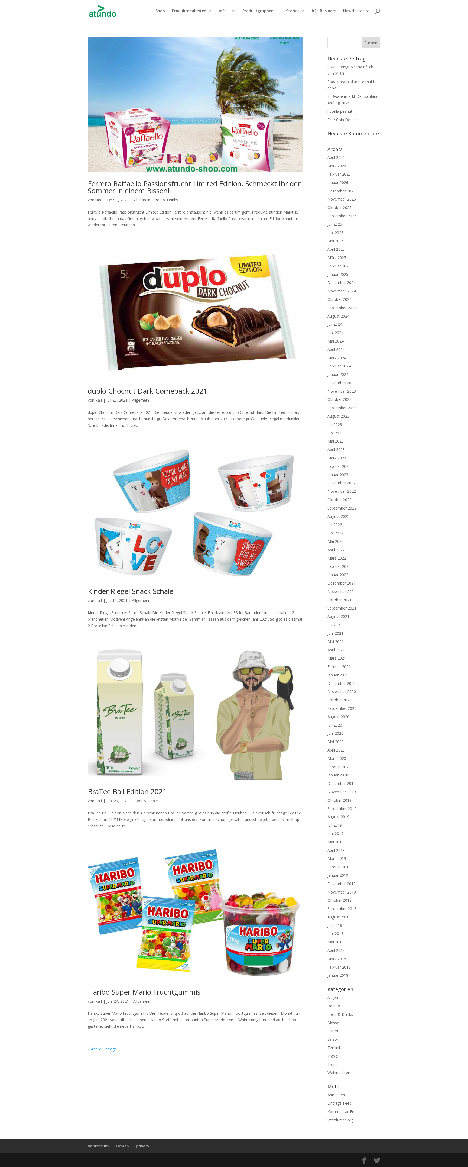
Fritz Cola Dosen (342, 119)
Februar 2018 (339, 967)
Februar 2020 (339, 766)
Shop (160, 11)
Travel (332, 1056)
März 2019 (336, 858)
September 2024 (341, 307)
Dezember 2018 (341, 883)
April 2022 (336, 549)
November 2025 (341, 199)
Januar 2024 (337, 374)
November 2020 (341, 691)
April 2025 (336, 249)
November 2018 (341, 892)
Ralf (98, 400)
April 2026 (336, 157)
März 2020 (336, 758)
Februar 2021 (339, 666)
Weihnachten (338, 1072)
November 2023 (341, 391)
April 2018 (336, 950)
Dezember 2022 (341, 482)
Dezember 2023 (341, 382)
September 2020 (341, 708)
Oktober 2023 (339, 399)
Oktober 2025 (339, 207)
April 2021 (336, 649)
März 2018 (336, 958)
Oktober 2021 (339, 599)
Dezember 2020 (341, 683)
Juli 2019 (334, 825)
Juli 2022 (334, 524)
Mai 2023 (335, 441)
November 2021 (341, 591)
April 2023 (336, 449)
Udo (99, 199)
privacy (143, 1146)
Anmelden (336, 1094)
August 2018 (338, 917)
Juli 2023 (334, 424)
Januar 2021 (337, 675)
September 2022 (341, 508)
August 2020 (338, 716)
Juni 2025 (335, 232)
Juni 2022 (335, 533)
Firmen (122, 1146)
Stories (292, 11)
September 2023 (341, 407)
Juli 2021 (334, 624)
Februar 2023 (339, 466)
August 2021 (338, 616)
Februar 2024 (339, 366)
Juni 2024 (335, 332)
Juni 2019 (335, 833)
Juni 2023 (335, 433)
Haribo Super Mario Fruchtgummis (144, 992)
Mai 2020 (335, 741)
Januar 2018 (337, 975)
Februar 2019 (339, 866)
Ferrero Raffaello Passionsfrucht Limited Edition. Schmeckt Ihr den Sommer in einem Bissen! (195, 187)
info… (224, 11)
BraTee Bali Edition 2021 (127, 791)
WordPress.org (340, 1120)
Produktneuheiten (189, 11)
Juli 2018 (334, 925)
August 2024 (338, 316)
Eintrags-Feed (339, 1103)
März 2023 (336, 457)
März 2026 (336, 165)
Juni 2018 (335, 933)
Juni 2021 (335, 633)
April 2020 (336, 750)
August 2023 (338, 416)
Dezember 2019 (341, 783)
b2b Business (324, 11)
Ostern (333, 1030)
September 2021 (341, 608)
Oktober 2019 (339, 800)
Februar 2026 (339, 174)
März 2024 (336, 357)
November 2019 (341, 791)
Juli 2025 (334, 224)
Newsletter (353, 11)
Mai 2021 (335, 641)
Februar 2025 (339, 266)
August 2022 (338, 516)
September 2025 (341, 215)
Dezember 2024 (341, 282)
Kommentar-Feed (343, 1111)
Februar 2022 (339, 566)
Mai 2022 (335, 541)
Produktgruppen (258, 11)
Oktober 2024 (339, 299)
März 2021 (336, 658)
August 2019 (338, 816)
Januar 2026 (337, 182)
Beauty (333, 1005)
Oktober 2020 (339, 699)
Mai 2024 (335, 341)
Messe (333, 1022)
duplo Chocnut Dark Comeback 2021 (147, 391)
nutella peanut (339, 111)
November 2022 (341, 491)
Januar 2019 (337, 875)
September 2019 (341, 808)
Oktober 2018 (339, 900)
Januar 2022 (337, 574)
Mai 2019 (335, 841)
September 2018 (341, 908)
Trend (332, 1064)
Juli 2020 (334, 725)
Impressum (98, 1146)
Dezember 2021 (341, 583)
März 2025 (336, 257)
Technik (334, 1047)
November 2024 (341, 291)
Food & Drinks (165, 199)
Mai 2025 (335, 240)
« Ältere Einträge (102, 1049)
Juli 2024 (334, 324)
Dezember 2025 (341, 191)
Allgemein (141, 199)
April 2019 (336, 850)
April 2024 (336, 349)
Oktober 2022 (339, 499)
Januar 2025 (337, 274)
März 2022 (336, 558)
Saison (333, 1039)
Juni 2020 (335, 733)
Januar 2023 (337, 474)
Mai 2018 (335, 941)
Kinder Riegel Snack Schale (130, 591)
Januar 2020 (337, 775)
